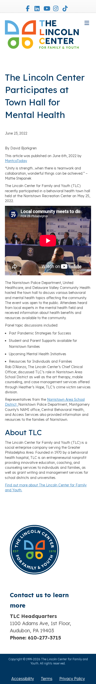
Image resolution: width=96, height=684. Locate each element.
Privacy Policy (72, 678)
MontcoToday (16, 161)
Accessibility (22, 678)
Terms (46, 678)
